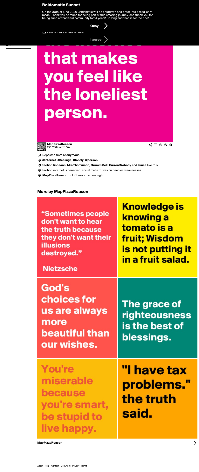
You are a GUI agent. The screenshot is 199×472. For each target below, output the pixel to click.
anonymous (71, 155)
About (40, 466)
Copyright (66, 466)
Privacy (75, 466)
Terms (84, 466)
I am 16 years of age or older (65, 31)
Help (47, 466)
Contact (55, 466)
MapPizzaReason (59, 144)
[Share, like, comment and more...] (77, 276)
